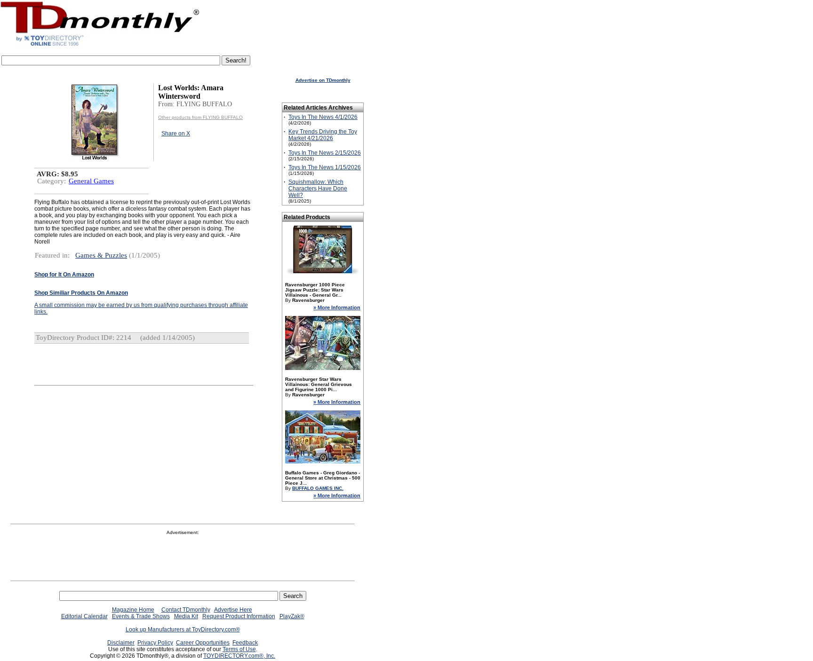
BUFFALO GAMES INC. (317, 488)
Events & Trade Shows (141, 616)
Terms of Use (239, 649)
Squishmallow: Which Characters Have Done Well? (317, 188)
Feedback (245, 642)
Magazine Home (133, 609)
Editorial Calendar (84, 616)
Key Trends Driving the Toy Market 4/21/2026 (322, 135)
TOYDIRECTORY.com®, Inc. (239, 656)
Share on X (175, 133)
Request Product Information (238, 616)
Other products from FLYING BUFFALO (200, 117)
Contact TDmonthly (185, 609)
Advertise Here (233, 609)
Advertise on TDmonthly (323, 80)
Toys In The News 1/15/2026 (324, 167)
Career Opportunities (203, 642)
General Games (91, 181)
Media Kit (186, 616)
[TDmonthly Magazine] (100, 45)
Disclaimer (121, 642)
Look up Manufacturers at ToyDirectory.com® (183, 629)
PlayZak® (291, 616)
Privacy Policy (155, 642)
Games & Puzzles (101, 255)
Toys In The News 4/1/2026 (323, 117)
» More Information (336, 307)
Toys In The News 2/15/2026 (324, 153)
